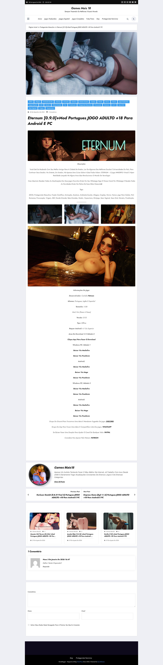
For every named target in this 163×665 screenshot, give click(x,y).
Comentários (32, 592)
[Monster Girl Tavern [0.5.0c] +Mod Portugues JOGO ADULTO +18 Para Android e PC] (44, 521)
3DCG (30, 102)
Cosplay (93, 102)
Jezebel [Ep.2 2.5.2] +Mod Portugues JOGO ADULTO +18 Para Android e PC (80, 535)
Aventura (74, 102)
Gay (98, 19)
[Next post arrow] (134, 494)
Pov (65, 105)
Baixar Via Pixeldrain (81, 356)
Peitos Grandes (57, 105)
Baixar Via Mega (81, 372)
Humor (114, 102)
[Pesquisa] (127, 19)
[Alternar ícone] (28, 19)
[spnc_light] (133, 18)
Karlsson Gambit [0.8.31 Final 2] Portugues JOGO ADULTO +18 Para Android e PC (58, 496)
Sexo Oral (121, 105)
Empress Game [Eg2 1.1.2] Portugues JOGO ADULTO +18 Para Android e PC (106, 496)
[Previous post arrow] (28, 494)
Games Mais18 (64, 467)
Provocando (98, 105)
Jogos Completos (78, 19)
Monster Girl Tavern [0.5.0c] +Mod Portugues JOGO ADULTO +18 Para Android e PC (42, 535)
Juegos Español (64, 19)
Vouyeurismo (50, 108)
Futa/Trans (90, 19)
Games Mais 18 (81, 8)
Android (58, 102)
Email (83, 611)
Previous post (75, 491)
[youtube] (133, 2)
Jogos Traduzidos (50, 19)
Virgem (41, 108)
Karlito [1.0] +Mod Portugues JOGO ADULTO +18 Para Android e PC (116, 535)
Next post (86, 491)
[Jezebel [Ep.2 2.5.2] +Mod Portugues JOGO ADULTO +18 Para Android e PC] (81, 521)
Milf (41, 105)
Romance (106, 105)
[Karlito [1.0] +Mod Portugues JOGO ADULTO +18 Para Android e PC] (118, 521)
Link (100, 184)
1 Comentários (52, 112)
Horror (107, 102)
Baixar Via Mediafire (81, 350)
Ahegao (38, 102)
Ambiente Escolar (48, 102)
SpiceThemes (100, 662)
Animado (65, 102)
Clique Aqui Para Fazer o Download (81, 339)
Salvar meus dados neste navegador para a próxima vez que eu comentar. (55, 625)
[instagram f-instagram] (125, 2)
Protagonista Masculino (85, 105)
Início (40, 19)
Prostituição (72, 105)
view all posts (59, 482)
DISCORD (110, 421)
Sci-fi (113, 105)
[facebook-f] (122, 2)
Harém (100, 102)
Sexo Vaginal (32, 108)
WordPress (80, 662)
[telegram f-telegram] (130, 2)
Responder (46, 567)
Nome (30, 611)
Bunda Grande (84, 102)
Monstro (47, 105)
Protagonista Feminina (110, 19)
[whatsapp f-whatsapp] (127, 2)
